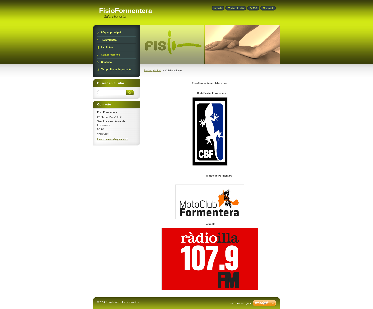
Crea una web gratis (241, 303)
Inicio (219, 8)
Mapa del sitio (237, 8)
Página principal (152, 70)
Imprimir (269, 8)
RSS (255, 8)
